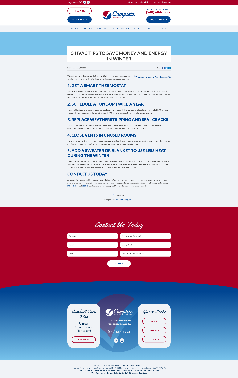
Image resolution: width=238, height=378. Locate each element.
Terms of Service (147, 370)
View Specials (79, 19)
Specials (137, 28)
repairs (85, 186)
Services (100, 28)
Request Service (158, 19)
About (150, 28)
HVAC (131, 199)
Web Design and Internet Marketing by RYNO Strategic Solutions (119, 373)
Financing (79, 11)
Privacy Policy (130, 370)
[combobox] (145, 236)
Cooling (73, 28)
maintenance (72, 186)
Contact (164, 28)
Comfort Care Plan (120, 28)
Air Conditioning (121, 199)
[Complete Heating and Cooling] (119, 15)
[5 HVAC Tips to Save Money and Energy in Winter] (152, 77)
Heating (86, 28)
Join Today (84, 339)
